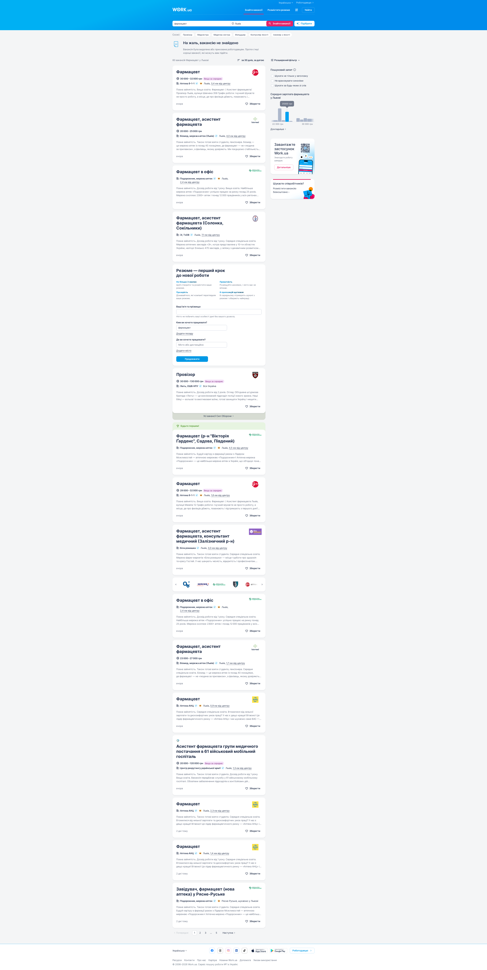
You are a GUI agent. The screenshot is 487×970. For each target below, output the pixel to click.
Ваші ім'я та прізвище (188, 306)
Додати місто (183, 350)
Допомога (245, 960)
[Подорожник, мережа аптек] (219, 584)
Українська (178, 950)
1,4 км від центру (219, 853)
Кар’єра (212, 960)
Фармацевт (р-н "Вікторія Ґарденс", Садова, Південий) (205, 438)
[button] (296, 10)
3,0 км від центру (217, 548)
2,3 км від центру (220, 810)
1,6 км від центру (220, 495)
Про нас (201, 960)
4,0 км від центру (236, 136)
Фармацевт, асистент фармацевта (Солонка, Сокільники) (199, 222)
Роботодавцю (303, 2)
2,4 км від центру (189, 182)
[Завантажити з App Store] (259, 950)
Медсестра (202, 34)
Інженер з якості (281, 34)
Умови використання (265, 960)
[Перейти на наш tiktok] (244, 950)
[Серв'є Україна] (203, 584)
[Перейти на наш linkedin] (236, 950)
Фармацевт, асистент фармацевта (198, 122)
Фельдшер (240, 34)
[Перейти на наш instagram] (228, 950)
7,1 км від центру (211, 235)
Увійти (308, 10)
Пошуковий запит (281, 69)
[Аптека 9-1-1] (252, 584)
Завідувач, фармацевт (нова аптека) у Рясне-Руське (205, 892)
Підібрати (306, 23)
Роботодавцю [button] (300, 950)
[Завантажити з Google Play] (278, 950)
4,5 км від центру (238, 448)
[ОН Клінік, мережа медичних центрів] (186, 584)
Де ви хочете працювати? (191, 339)
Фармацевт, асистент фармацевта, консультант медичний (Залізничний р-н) (205, 536)
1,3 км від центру (242, 768)
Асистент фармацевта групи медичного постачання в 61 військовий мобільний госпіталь (217, 751)
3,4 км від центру (220, 83)
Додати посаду (184, 333)
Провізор (187, 34)
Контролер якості (259, 34)
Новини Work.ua (228, 960)
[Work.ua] (182, 9)
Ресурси (177, 960)
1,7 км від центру (235, 663)
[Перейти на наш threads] (220, 950)
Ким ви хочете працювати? (191, 322)
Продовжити (192, 359)
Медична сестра (222, 34)
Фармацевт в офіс (194, 171)
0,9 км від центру (220, 705)
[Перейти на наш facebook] (212, 950)
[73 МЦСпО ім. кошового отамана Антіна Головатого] (235, 584)
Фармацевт (188, 71)
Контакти (189, 960)
